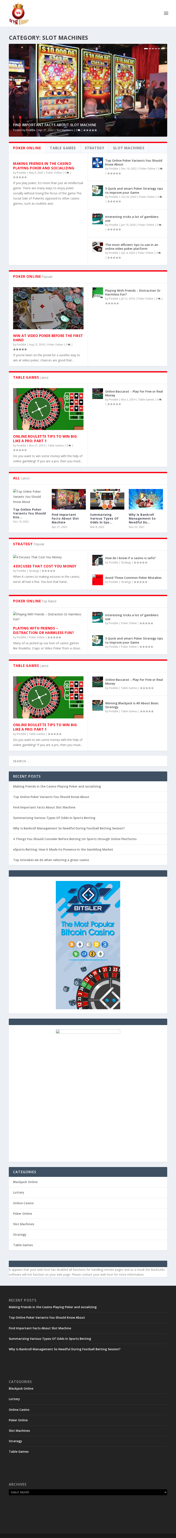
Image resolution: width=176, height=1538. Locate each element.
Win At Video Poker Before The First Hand (48, 338)
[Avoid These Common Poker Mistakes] (97, 580)
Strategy (34, 571)
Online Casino (23, 1203)
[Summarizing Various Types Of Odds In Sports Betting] (107, 499)
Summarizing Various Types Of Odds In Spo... (104, 518)
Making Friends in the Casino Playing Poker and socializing (43, 165)
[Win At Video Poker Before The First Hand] (48, 308)
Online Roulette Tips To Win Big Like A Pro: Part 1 (45, 438)
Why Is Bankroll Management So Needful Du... (142, 518)
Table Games (56, 445)
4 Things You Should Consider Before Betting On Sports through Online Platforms (75, 839)
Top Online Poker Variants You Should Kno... (29, 513)
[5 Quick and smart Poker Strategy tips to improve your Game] (97, 190)
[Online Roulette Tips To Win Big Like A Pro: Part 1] (48, 409)
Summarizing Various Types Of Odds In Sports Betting (54, 818)
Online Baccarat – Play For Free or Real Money (134, 393)
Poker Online (54, 172)
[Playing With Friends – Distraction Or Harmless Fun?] (97, 292)
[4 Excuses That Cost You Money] (48, 557)
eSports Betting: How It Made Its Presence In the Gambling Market (63, 849)
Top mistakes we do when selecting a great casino (51, 860)
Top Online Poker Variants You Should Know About (133, 162)
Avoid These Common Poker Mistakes (133, 578)
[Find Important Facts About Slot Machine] (69, 499)
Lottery (18, 1192)
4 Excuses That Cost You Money (44, 566)
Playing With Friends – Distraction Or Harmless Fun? (133, 292)
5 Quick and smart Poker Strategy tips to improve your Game (134, 190)
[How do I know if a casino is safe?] (97, 560)
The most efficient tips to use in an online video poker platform (131, 247)
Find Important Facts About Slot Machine (54, 125)
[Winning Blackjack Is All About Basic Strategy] (97, 705)
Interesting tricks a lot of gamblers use (131, 219)
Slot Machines (64, 130)
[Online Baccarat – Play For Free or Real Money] (97, 393)
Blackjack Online (25, 1182)
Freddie (30, 130)
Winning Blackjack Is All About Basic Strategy (132, 705)
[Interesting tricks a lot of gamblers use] (97, 219)
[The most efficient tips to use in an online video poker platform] (97, 247)
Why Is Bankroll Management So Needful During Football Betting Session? (69, 828)
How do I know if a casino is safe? (130, 558)
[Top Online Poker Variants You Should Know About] (97, 162)
